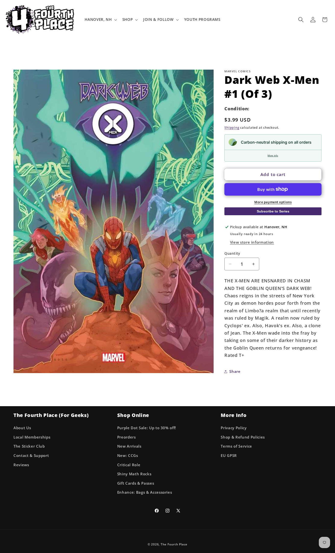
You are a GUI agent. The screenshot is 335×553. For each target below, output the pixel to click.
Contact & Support (31, 455)
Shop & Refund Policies (243, 437)
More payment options (273, 202)
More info (273, 155)
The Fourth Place (174, 544)
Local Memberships (31, 437)
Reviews (21, 464)
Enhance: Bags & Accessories (144, 492)
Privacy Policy (233, 427)
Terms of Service (236, 446)
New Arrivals (129, 446)
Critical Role (129, 464)
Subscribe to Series (273, 211)
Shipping (231, 127)
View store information (252, 242)
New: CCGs (127, 455)
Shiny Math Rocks (134, 473)
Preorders (126, 437)
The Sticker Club (29, 446)
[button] (100, 19)
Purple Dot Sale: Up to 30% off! (146, 427)
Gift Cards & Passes (135, 483)
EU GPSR (229, 455)
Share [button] (234, 371)
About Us (22, 427)
